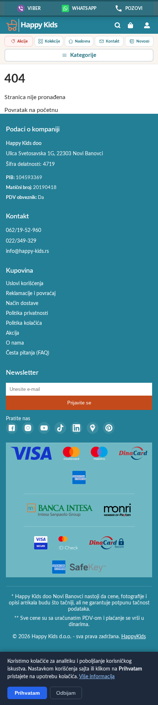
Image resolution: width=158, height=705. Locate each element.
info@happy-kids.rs (27, 251)
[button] (79, 55)
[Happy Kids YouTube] (44, 428)
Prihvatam (27, 693)
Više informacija (97, 676)
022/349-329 (21, 241)
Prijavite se (79, 403)
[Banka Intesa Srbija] (60, 510)
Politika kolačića (24, 323)
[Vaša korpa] (132, 25)
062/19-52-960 (23, 230)
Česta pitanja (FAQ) (27, 353)
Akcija (12, 333)
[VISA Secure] (40, 543)
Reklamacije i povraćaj (30, 293)
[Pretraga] (118, 25)
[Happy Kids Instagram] (28, 428)
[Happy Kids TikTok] (60, 428)
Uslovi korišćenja (24, 283)
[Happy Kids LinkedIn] (76, 428)
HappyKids (133, 636)
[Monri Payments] (117, 510)
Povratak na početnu (31, 110)
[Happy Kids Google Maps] (92, 428)
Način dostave (22, 303)
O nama (15, 343)
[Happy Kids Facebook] (12, 428)
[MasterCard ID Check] (68, 543)
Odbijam (66, 693)
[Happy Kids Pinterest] (109, 428)
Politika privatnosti (27, 313)
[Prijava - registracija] (147, 25)
